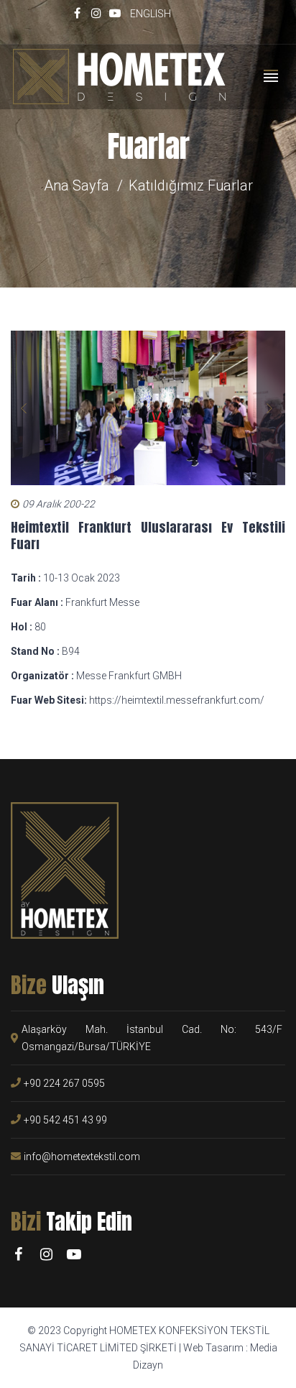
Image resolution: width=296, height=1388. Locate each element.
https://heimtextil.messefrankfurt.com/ (176, 700)
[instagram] (96, 13)
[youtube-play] (115, 13)
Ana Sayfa (76, 185)
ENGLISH (150, 13)
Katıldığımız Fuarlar (191, 185)
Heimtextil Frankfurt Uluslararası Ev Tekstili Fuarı (148, 535)
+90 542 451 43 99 (65, 1120)
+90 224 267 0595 (64, 1083)
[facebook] (77, 13)
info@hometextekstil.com (82, 1156)
